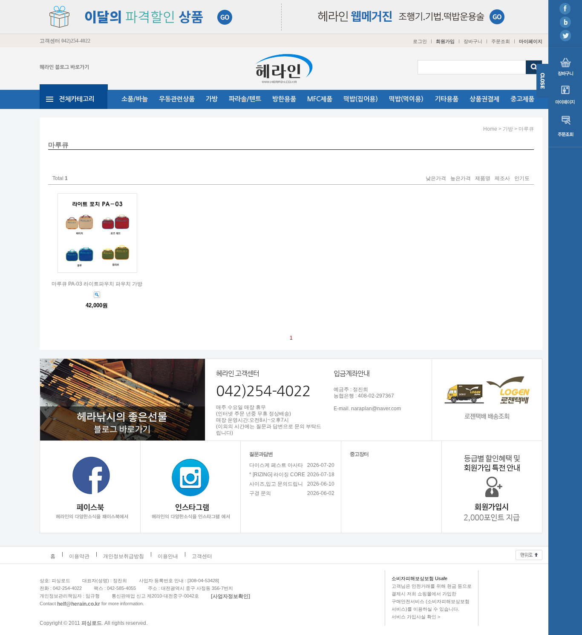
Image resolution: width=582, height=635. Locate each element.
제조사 (502, 179)
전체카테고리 (77, 99)
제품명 (482, 179)
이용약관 (79, 556)
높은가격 (460, 179)
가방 (212, 99)
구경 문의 (260, 493)
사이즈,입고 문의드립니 (276, 484)
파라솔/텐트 (245, 99)
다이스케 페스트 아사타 (276, 465)
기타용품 (446, 99)
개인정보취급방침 (123, 556)
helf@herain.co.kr (78, 603)
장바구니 (473, 41)
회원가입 (445, 41)
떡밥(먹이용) (406, 99)
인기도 (522, 179)
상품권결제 (484, 99)
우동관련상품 (177, 99)
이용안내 (168, 556)
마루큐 (526, 129)
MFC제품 (319, 99)
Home (490, 129)
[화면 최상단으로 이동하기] (529, 553)
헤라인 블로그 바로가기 (64, 67)
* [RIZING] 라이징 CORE (277, 475)
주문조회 (500, 41)
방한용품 (284, 99)
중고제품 (522, 99)
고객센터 (202, 556)
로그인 (420, 41)
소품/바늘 (134, 99)
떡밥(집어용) (360, 99)
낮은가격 (436, 179)
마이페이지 (530, 41)
